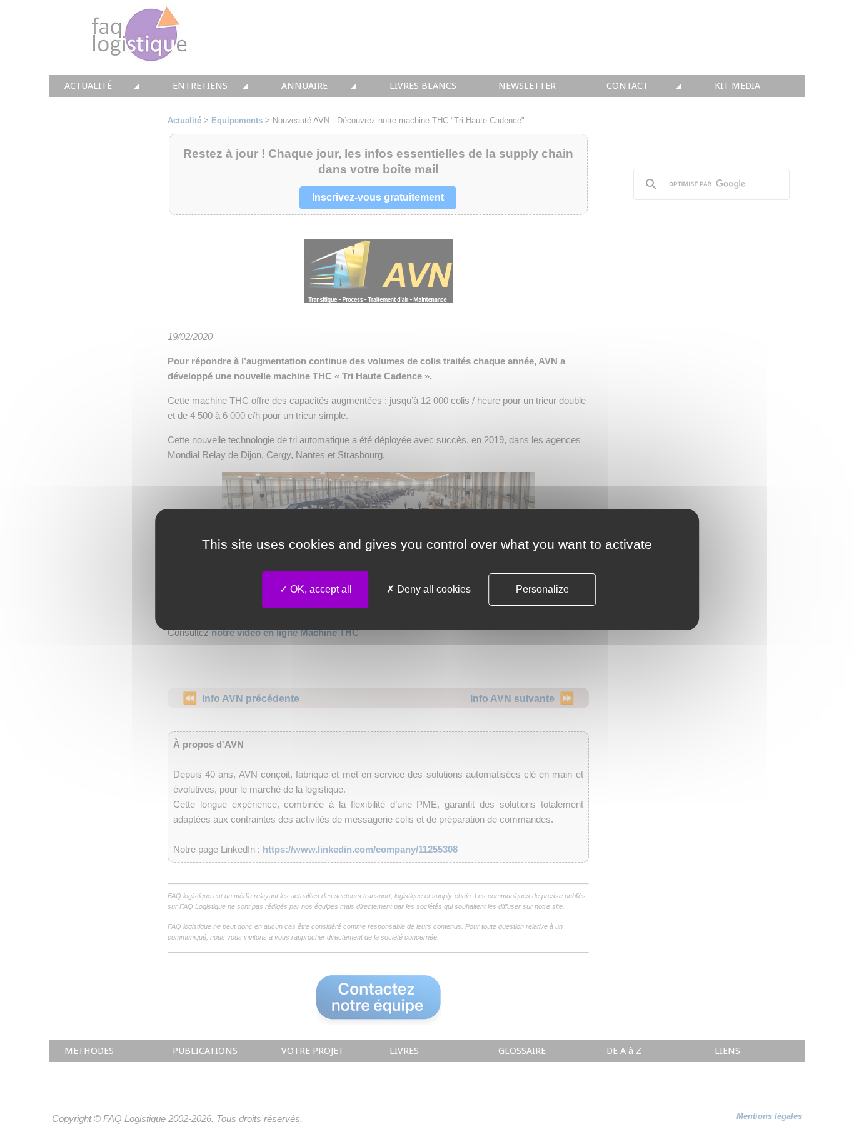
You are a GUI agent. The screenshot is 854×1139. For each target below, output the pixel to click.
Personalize (542, 589)
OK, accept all (320, 589)
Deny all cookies (432, 589)
